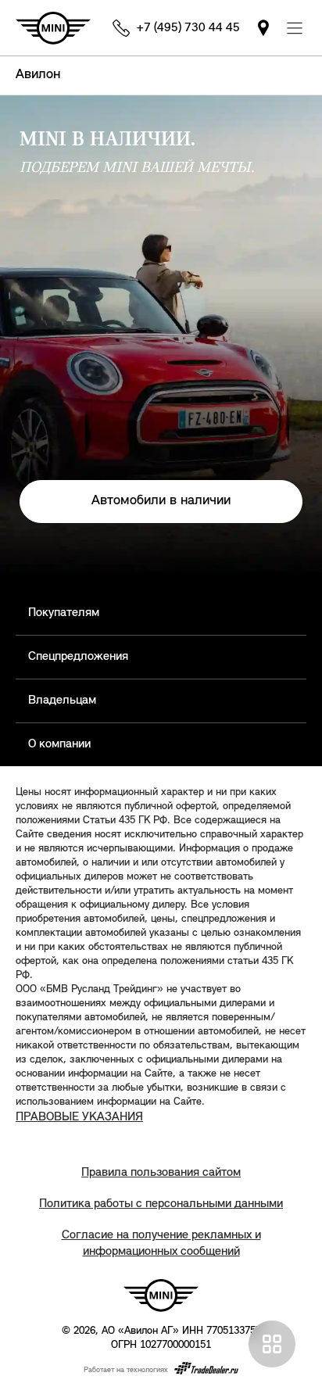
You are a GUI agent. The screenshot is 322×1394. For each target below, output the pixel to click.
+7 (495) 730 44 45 (188, 28)
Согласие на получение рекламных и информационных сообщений (161, 1243)
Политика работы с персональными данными (161, 1204)
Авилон (38, 75)
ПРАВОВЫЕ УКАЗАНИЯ (79, 1117)
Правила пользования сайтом (161, 1172)
